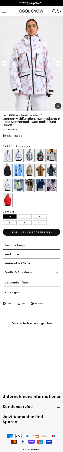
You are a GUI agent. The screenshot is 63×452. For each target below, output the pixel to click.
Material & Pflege (17, 263)
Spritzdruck (40, 155)
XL (25, 222)
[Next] (58, 63)
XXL (39, 222)
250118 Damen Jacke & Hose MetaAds (24, 115)
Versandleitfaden (17, 282)
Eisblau (18, 170)
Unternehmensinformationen (31, 396)
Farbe (16, 146)
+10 (6, 371)
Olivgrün (18, 185)
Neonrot (7, 200)
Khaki (29, 170)
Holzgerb (40, 170)
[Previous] (4, 63)
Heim (5, 115)
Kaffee (51, 170)
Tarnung (29, 155)
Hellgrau (7, 185)
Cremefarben (51, 155)
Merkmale (12, 254)
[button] (18, 272)
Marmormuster (18, 155)
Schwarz (7, 170)
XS (10, 216)
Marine (40, 185)
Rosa (51, 185)
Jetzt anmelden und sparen (23, 419)
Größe (9, 212)
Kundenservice (18, 406)
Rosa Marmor (7, 155)
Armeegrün (29, 185)
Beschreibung (15, 245)
